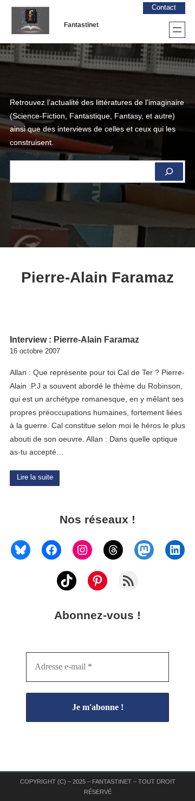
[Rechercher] (169, 171)
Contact (164, 7)
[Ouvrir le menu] (177, 30)
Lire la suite (35, 477)
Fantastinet (81, 25)
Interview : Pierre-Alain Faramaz (74, 339)
